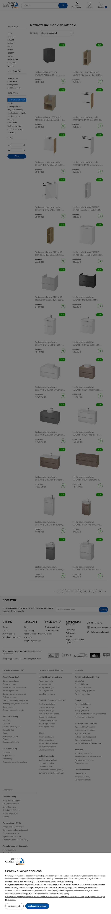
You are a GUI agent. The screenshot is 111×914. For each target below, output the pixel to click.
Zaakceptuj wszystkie (37, 906)
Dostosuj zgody (14, 906)
